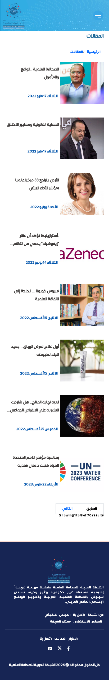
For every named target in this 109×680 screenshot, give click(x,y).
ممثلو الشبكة (60, 621)
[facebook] (68, 649)
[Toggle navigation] (98, 15)
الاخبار (73, 638)
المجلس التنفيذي (57, 615)
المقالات (76, 52)
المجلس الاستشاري (87, 621)
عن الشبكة (96, 615)
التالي (67, 509)
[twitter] (59, 649)
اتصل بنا (79, 615)
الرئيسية (94, 52)
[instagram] (50, 649)
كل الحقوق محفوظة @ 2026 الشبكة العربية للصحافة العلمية (54, 664)
